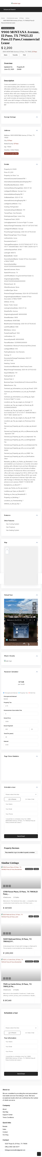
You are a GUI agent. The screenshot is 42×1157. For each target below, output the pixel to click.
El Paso (22, 18)
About (4, 1109)
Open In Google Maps (11, 153)
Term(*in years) (8, 733)
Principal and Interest (10, 696)
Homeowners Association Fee (13, 710)
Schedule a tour (10, 787)
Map (5, 542)
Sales (4, 1129)
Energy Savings (10, 117)
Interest (6, 741)
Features (7, 515)
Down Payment (8, 726)
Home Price (7, 718)
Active (27, 18)
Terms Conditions (8, 1117)
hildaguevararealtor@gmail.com (15, 1150)
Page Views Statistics (11, 756)
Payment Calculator (11, 672)
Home (3, 18)
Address (7, 130)
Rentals (5, 1126)
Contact (5, 1132)
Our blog (5, 1135)
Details (6, 164)
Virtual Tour (8, 595)
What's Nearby (9, 656)
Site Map (5, 1112)
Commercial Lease (12, 18)
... (33, 948)
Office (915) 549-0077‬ (12, 1147)
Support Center (8, 1114)
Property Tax (8, 702)
